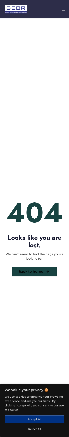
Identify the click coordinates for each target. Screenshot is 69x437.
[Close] (65, 387)
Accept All (34, 419)
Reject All (34, 429)
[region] (34, 410)
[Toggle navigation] (55, 9)
